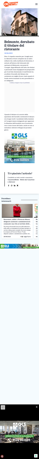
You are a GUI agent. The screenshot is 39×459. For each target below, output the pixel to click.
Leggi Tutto (27, 236)
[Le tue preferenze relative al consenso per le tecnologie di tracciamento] (36, 456)
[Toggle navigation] (36, 4)
